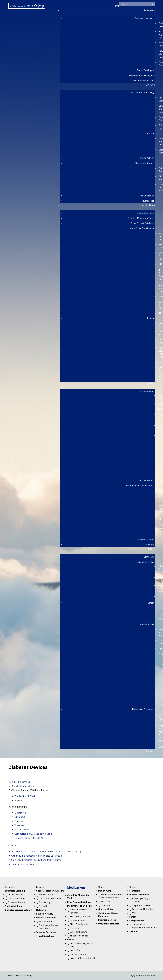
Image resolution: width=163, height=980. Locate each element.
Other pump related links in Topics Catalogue (36, 855)
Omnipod (19, 816)
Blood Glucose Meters (23, 785)
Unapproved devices (22, 864)
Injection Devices (20, 781)
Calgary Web (134, 976)
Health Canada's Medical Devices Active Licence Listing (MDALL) (46, 851)
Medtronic (20, 812)
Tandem (18, 821)
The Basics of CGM (24, 796)
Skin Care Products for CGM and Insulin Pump (36, 859)
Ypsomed (19, 825)
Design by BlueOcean (147, 976)
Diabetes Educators (27, 5)
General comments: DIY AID (29, 837)
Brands (18, 800)
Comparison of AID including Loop (33, 833)
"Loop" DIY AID (22, 829)
